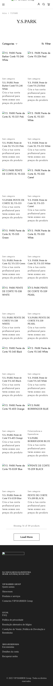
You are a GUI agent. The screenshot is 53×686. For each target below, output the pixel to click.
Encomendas (8, 647)
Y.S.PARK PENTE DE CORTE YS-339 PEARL (39, 320)
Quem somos (8, 587)
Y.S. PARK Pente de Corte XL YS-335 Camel (37, 203)
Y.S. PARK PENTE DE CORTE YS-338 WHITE (13, 320)
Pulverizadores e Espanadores (35, 433)
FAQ (4, 615)
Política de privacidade (12, 620)
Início (4, 13)
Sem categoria (8, 78)
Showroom (7, 591)
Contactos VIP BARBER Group (17, 601)
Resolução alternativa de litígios (17, 624)
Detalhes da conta (10, 651)
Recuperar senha (10, 656)
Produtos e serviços (11, 596)
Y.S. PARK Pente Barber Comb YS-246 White (12, 85)
